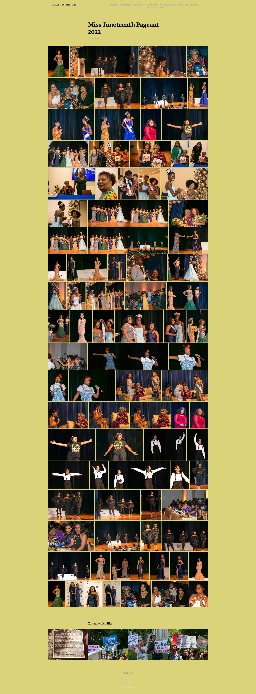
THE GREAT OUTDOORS (155, 8)
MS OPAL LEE (183, 5)
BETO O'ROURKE (139, 5)
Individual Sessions (168, 5)
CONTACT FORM (125, 5)
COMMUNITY (152, 5)
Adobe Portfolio (132, 687)
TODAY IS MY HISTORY (63, 4)
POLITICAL (194, 5)
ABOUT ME (114, 5)
